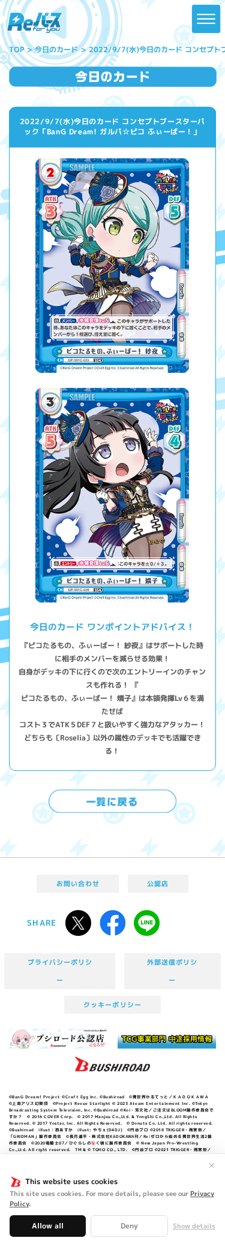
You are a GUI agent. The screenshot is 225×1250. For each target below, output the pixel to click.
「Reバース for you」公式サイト (35, 23)
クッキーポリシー (112, 1005)
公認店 (158, 883)
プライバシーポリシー (60, 971)
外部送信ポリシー (172, 971)
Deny (129, 1226)
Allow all (48, 1226)
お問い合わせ (78, 883)
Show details (194, 1226)
